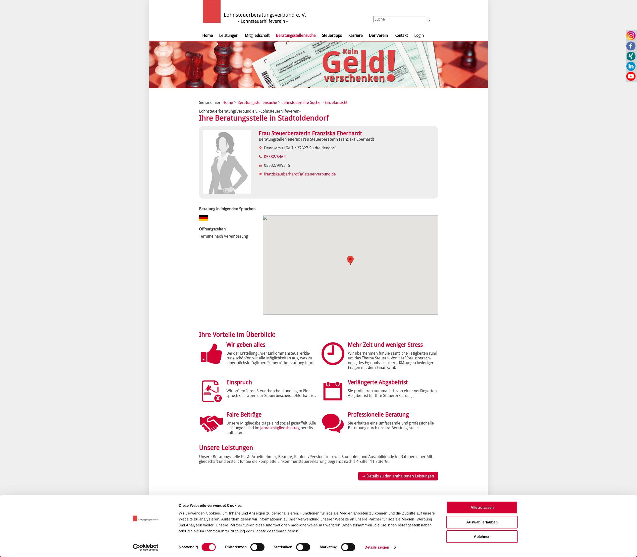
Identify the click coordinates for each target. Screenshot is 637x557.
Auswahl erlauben (482, 522)
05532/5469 (275, 156)
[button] (350, 260)
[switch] (257, 547)
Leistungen (228, 35)
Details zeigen (377, 547)
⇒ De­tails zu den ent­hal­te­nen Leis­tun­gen (398, 476)
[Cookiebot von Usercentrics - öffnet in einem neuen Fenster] (145, 547)
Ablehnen (482, 536)
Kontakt (401, 35)
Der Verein (378, 35)
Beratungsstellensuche (296, 35)
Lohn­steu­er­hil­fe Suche (300, 102)
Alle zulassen (482, 507)
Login (419, 35)
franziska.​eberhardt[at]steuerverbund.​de (300, 174)
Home (207, 35)
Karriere (355, 35)
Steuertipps (332, 35)
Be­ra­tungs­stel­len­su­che (257, 102)
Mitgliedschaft (257, 35)
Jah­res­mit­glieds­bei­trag (280, 428)
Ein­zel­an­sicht (336, 102)
